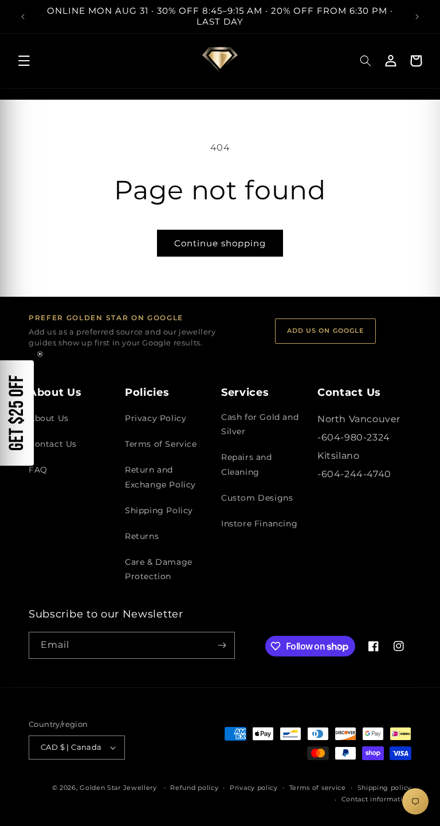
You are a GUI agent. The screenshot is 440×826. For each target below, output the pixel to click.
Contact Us (53, 444)
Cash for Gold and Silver (259, 424)
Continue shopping (220, 243)
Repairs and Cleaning (246, 464)
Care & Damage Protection (158, 569)
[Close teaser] (40, 354)
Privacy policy (254, 788)
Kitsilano (338, 455)
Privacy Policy (155, 418)
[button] (24, 60)
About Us (49, 418)
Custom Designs (257, 498)
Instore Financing (259, 523)
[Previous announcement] (23, 16)
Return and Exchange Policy (160, 477)
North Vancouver (358, 419)
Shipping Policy (159, 510)
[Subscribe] (221, 645)
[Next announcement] (417, 16)
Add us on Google (325, 331)
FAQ (38, 470)
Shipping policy (385, 788)
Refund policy (194, 788)
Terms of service (317, 788)
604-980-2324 (355, 437)
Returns (142, 536)
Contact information (376, 799)
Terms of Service (161, 444)
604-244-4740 (356, 474)
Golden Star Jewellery (118, 788)
